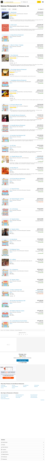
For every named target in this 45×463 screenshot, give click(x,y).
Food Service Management (23, 106)
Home (2, 330)
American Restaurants (20, 56)
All (9, 9)
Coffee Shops (18, 397)
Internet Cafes (3, 397)
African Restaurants (34, 397)
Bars (18, 106)
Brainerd (13, 387)
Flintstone (7, 330)
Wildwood (24, 386)
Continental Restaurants (20, 394)
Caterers (28, 169)
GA (4, 330)
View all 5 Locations (40, 157)
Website (11, 16)
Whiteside (36, 386)
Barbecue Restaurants (20, 26)
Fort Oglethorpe (25, 385)
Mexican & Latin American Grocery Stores (24, 260)
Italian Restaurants (20, 13)
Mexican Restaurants (13, 13)
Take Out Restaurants (25, 157)
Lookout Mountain (4, 386)
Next (27, 334)
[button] (43, 1)
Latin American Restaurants (28, 91)
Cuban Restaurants (34, 396)
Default (41, 9)
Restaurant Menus (20, 91)
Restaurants (26, 13)
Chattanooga (3, 385)
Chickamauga (36, 385)
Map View (4, 9)
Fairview (2, 387)
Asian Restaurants (19, 396)
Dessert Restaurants (34, 394)
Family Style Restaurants (5, 398)
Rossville (13, 385)
